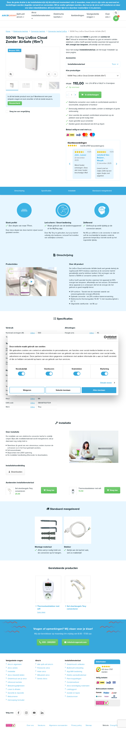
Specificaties (46, 190)
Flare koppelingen (74, 678)
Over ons (107, 15)
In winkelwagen (92, 94)
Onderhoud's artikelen (76, 664)
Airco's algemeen (15, 664)
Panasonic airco (43, 668)
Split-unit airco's (21, 15)
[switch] (49, 374)
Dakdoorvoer (72, 696)
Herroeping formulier (16, 700)
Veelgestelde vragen (93, 15)
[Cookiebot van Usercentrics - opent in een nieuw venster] (106, 337)
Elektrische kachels (59, 15)
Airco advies (13, 668)
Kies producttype (73, 70)
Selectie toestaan (63, 390)
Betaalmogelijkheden (16, 685)
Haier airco (41, 671)
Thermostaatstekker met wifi (90, 488)
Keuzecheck (14, 103)
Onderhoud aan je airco (17, 678)
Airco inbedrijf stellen (16, 675)
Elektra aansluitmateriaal (76, 675)
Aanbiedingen (77, 15)
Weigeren (27, 390)
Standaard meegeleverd (102, 190)
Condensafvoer (73, 682)
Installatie (72, 190)
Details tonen (106, 383)
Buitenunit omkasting (75, 668)
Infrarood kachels (15, 682)
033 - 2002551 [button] (48, 642)
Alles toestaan (99, 390)
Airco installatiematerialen (41, 14)
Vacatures (41, 725)
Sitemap (89, 725)
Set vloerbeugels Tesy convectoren (24, 489)
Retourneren (13, 696)
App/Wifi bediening (74, 671)
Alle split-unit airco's (45, 664)
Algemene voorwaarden (58, 725)
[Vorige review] (70, 164)
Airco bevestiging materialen (78, 685)
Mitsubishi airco (43, 675)
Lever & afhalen (14, 689)
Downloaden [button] (16, 471)
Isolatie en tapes (73, 693)
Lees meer (41, 612)
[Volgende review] (116, 164)
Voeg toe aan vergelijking (19, 111)
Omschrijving (19, 190)
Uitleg (32, 333)
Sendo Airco (42, 678)
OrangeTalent (114, 725)
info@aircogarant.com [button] (77, 642)
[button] (116, 18)
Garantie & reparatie (16, 693)
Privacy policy (76, 725)
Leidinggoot (72, 689)
